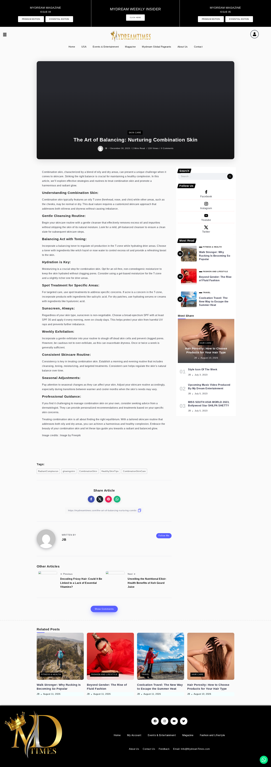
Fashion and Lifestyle (212, 735)
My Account (134, 735)
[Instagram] (206, 205)
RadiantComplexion (48, 471)
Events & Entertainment (106, 46)
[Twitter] (206, 229)
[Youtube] (206, 217)
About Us (183, 46)
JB (106, 148)
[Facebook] (206, 193)
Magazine (130, 46)
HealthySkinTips (110, 471)
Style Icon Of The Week (202, 369)
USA (84, 46)
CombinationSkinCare (134, 471)
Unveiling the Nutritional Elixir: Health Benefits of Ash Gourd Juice (147, 583)
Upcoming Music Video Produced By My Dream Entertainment (209, 387)
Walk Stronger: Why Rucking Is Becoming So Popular (214, 256)
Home (72, 46)
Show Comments (104, 609)
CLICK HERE (135, 17)
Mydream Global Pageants (156, 46)
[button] (7, 35)
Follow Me (164, 535)
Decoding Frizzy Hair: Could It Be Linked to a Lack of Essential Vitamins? (81, 583)
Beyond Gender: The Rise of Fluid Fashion (215, 279)
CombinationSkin (88, 471)
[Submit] (230, 176)
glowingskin (69, 471)
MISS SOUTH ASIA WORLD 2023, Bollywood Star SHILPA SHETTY (208, 404)
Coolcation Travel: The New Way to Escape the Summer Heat (213, 301)
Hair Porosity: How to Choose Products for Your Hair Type (206, 350)
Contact (198, 46)
